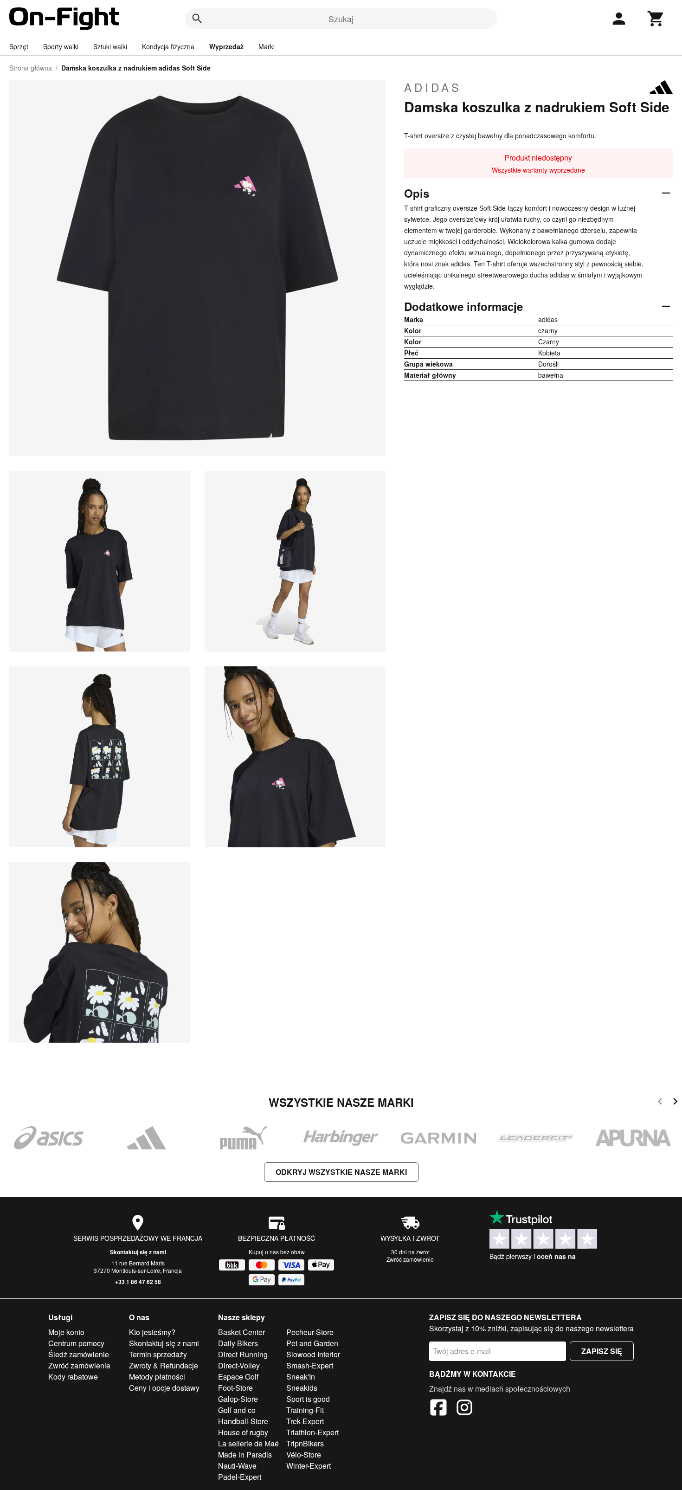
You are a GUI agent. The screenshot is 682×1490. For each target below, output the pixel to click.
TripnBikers (305, 1443)
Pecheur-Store (310, 1332)
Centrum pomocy (76, 1343)
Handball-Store (243, 1421)
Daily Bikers (238, 1343)
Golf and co (237, 1410)
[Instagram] (464, 1408)
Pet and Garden (312, 1343)
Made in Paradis (245, 1454)
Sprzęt (18, 46)
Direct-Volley (239, 1365)
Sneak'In (300, 1376)
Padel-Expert (239, 1476)
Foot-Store (235, 1387)
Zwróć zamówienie (410, 1259)
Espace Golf (238, 1376)
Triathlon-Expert (312, 1432)
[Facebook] (438, 1408)
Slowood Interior (313, 1354)
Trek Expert (305, 1421)
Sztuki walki (110, 46)
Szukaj (341, 19)
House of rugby (243, 1432)
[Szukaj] (197, 18)
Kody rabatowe (73, 1376)
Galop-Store (238, 1398)
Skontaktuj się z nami (138, 1252)
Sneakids (301, 1387)
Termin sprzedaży (158, 1354)
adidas (433, 87)
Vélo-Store (303, 1454)
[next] (675, 1103)
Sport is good (308, 1398)
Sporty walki (60, 46)
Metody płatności (157, 1376)
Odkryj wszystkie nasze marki (341, 1172)
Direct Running (243, 1354)
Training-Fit (305, 1410)
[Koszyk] (656, 18)
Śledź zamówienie (78, 1354)
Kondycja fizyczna (168, 46)
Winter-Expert (308, 1465)
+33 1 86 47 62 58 (138, 1281)
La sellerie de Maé (248, 1443)
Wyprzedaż (226, 46)
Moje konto (66, 1332)
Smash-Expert (309, 1365)
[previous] (660, 1103)
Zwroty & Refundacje (163, 1365)
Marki (266, 46)
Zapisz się (601, 1351)
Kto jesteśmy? (152, 1332)
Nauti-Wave (237, 1465)
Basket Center (241, 1332)
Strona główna (30, 67)
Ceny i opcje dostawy (164, 1387)
